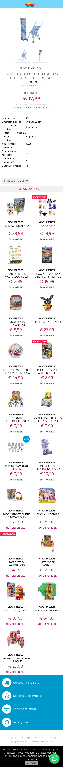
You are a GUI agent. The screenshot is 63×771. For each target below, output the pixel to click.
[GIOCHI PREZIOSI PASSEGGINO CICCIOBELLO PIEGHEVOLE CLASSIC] (23, 62)
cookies (51, 752)
